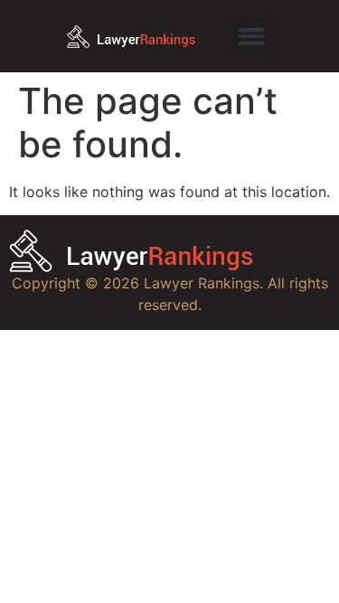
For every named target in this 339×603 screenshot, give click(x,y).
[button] (252, 36)
